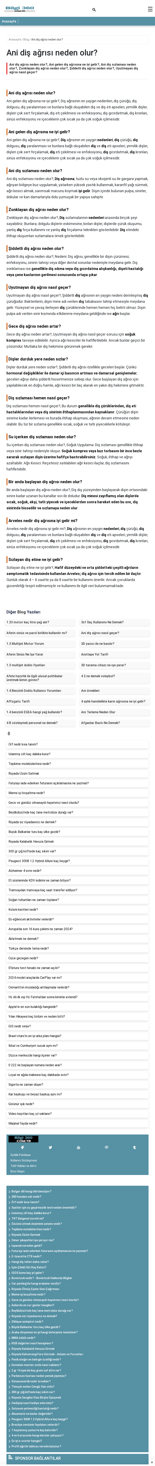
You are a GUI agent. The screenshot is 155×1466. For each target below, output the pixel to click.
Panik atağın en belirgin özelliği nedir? (36, 1359)
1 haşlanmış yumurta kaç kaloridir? (35, 1430)
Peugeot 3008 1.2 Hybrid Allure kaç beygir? (40, 1419)
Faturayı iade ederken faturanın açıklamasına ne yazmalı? (50, 1251)
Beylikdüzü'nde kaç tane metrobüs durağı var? (42, 1310)
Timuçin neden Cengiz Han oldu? (33, 1386)
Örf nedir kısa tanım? (25, 1202)
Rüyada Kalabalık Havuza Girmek (33, 1348)
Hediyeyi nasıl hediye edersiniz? (32, 1403)
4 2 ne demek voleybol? (98, 676)
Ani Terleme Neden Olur (98, 712)
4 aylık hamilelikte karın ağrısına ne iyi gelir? (113, 701)
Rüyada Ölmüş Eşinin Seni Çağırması (35, 1289)
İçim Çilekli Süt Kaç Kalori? (29, 1267)
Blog (26, 39)
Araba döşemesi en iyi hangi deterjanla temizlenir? (45, 1332)
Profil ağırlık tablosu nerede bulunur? (36, 1446)
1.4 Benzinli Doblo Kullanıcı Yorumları (33, 691)
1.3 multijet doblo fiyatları (25, 665)
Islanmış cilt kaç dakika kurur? (31, 1213)
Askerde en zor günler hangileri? (33, 1305)
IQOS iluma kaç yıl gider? (28, 1272)
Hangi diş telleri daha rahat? (30, 1261)
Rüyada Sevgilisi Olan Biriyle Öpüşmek (36, 1397)
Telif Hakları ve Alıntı (23, 1165)
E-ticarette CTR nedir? (27, 1256)
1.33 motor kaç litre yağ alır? (27, 622)
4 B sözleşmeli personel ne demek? (32, 723)
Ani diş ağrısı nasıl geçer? (100, 633)
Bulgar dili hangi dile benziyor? (31, 1191)
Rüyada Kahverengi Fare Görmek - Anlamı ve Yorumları (47, 1354)
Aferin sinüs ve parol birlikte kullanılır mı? (36, 633)
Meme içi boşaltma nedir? (28, 1294)
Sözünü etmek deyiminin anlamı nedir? (37, 1223)
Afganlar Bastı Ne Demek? (100, 723)
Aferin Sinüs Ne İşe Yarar (24, 654)
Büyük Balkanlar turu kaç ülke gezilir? (36, 1327)
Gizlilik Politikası (20, 1155)
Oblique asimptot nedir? (27, 1321)
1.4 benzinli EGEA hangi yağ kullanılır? (34, 712)
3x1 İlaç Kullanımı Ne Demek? (102, 622)
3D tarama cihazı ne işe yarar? (103, 665)
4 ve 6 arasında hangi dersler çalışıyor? (38, 1435)
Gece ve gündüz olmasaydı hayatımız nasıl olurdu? (45, 1300)
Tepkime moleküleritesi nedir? (31, 1229)
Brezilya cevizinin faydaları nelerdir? (36, 1424)
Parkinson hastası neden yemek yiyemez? (39, 1376)
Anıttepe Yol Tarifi (94, 654)
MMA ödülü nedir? (24, 1337)
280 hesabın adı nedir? (26, 1196)
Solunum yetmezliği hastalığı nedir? (35, 1408)
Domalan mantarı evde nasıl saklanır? (36, 1365)
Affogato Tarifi (18, 701)
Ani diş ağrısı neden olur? (47, 39)
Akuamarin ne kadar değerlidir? (32, 1413)
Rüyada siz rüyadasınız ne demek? (34, 1316)
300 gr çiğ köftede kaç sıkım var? (33, 1392)
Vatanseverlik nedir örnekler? (31, 1381)
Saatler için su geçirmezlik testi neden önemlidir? (44, 1207)
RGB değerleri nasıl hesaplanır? (32, 1343)
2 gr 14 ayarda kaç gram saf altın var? (36, 1370)
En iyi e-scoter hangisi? (27, 1441)
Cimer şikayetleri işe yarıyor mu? (33, 1240)
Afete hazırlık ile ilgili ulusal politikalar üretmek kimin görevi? (34, 678)
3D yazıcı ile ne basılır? (97, 644)
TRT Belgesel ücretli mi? (28, 1218)
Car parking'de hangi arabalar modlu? (36, 1283)
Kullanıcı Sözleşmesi (23, 1160)
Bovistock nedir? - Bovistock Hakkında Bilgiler (42, 1278)
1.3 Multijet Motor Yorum (25, 644)
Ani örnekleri (90, 691)
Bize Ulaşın (17, 1171)
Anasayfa (9, 21)
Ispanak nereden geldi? (27, 1245)
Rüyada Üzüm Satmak (26, 1234)
